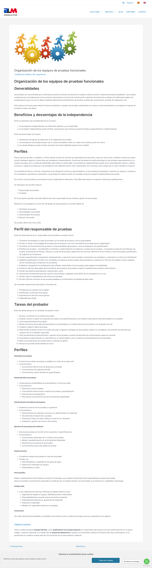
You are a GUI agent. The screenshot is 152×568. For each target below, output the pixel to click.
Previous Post (15, 546)
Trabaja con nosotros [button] (22, 524)
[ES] (139, 3)
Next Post (81, 546)
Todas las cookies (106, 560)
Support (130, 3)
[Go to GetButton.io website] (146, 565)
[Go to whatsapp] (146, 561)
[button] (124, 2)
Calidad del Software (23, 74)
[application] (100, 11)
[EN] (145, 3)
